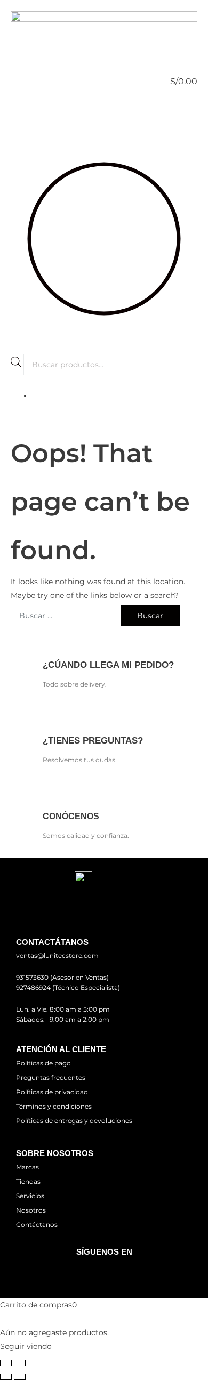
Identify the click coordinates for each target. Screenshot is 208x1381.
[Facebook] (88, 1271)
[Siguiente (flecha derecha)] (20, 1377)
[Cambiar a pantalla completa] (20, 1363)
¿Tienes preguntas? (93, 741)
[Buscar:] (64, 615)
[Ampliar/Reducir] (6, 1363)
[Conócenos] (52, 796)
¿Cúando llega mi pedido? (108, 665)
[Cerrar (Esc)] (47, 1363)
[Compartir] (33, 1363)
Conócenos (71, 816)
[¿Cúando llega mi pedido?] (52, 644)
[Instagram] (119, 1271)
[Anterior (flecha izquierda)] (6, 1377)
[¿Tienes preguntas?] (52, 720)
